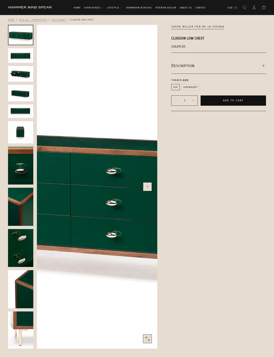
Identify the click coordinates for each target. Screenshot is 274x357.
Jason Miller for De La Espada (197, 26)
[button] (232, 8)
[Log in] (254, 8)
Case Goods (59, 19)
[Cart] (264, 8)
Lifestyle (113, 7)
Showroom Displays (139, 7)
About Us (186, 7)
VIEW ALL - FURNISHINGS (33, 19)
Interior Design (166, 7)
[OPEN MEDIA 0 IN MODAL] (147, 338)
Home (77, 7)
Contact (200, 7)
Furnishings (92, 7)
